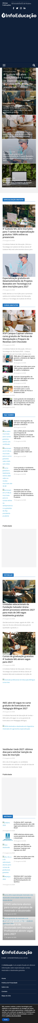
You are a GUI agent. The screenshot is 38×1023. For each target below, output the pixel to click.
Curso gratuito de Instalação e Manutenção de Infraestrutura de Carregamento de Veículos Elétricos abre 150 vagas (24, 401)
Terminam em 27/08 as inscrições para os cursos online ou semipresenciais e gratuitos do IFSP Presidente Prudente (24, 493)
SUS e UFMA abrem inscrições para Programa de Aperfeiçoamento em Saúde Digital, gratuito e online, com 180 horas (24, 434)
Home (4, 978)
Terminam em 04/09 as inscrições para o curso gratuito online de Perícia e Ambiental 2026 (23, 389)
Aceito (5, 1019)
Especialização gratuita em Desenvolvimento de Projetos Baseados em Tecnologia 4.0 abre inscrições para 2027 (18, 157)
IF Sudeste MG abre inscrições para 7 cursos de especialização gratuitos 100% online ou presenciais (18, 81)
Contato (4, 991)
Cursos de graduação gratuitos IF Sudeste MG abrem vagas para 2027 (18, 659)
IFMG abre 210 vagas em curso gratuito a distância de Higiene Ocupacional (24, 358)
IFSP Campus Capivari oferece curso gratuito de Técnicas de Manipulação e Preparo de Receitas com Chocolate (17, 134)
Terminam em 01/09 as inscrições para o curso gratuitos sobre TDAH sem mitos (23, 451)
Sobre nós (5, 987)
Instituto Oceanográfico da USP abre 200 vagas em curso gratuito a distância (24, 378)
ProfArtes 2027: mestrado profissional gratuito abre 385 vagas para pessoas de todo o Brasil (24, 825)
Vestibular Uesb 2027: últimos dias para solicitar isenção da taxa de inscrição (18, 752)
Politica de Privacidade (9, 983)
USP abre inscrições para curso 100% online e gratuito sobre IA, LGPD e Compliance (24, 368)
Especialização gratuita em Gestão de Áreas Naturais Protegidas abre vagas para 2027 (17, 182)
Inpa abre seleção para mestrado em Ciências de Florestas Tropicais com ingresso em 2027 (22, 847)
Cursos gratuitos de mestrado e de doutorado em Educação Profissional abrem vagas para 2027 (18, 927)
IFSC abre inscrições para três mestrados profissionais (24, 857)
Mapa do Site (6, 996)
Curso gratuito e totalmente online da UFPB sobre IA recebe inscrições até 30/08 (24, 469)
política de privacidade (13, 1016)
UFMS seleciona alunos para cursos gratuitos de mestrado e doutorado (24, 836)
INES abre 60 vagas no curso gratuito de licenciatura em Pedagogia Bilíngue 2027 (17, 705)
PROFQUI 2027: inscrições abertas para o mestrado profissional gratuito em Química (22, 879)
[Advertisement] (19, 42)
